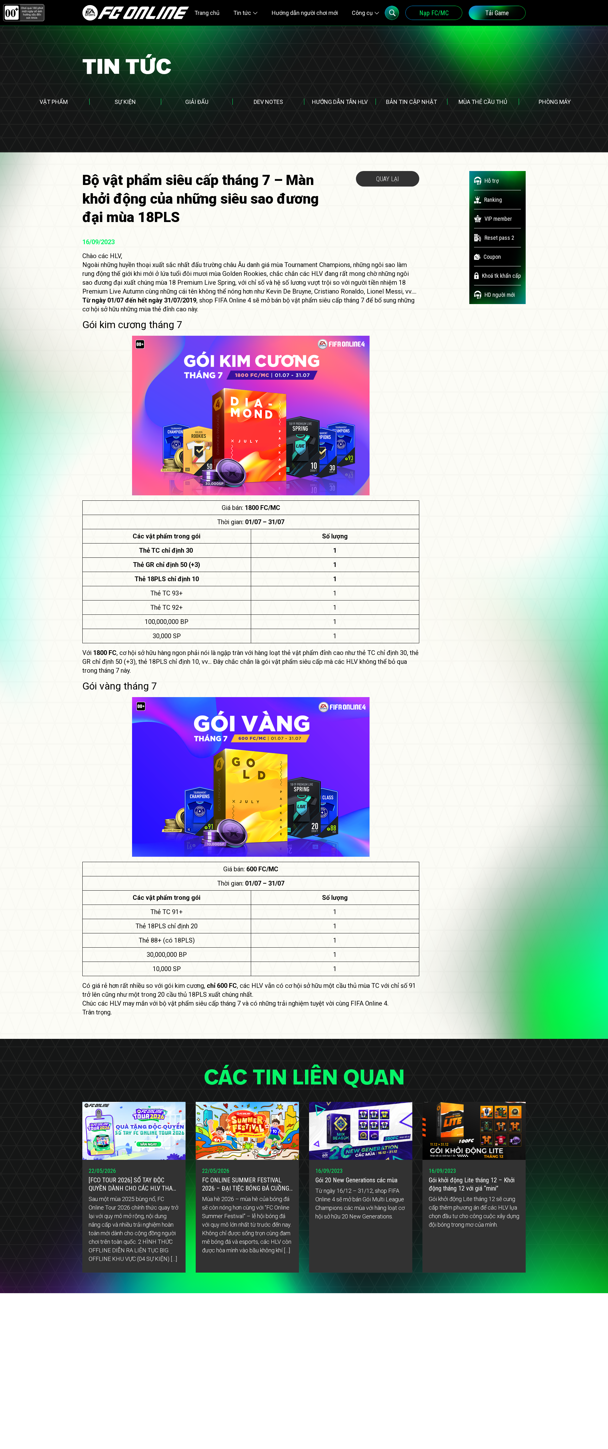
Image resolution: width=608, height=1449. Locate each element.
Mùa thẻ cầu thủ (483, 102)
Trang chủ (206, 13)
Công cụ (362, 13)
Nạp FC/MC (434, 13)
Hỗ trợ (491, 180)
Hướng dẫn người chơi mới (305, 13)
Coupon (492, 256)
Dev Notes (268, 102)
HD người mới (499, 294)
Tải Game (497, 13)
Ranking (493, 199)
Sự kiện (125, 102)
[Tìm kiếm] (392, 13)
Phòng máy (555, 102)
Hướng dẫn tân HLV (340, 102)
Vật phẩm (54, 102)
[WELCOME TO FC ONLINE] (135, 13)
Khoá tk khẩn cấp (501, 275)
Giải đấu (196, 102)
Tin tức (242, 13)
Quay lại (387, 179)
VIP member (498, 218)
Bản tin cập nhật (411, 102)
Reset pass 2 (499, 237)
